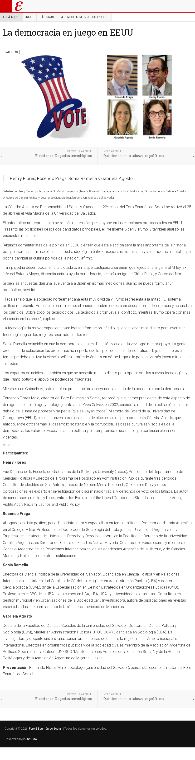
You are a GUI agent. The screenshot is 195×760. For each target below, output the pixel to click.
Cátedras (46, 17)
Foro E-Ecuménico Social (45, 728)
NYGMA (32, 739)
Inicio (29, 17)
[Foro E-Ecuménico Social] (19, 6)
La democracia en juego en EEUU (68, 32)
